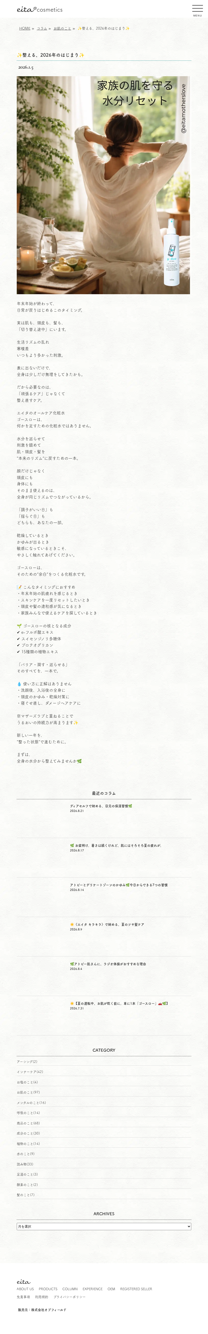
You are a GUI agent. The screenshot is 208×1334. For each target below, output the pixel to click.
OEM (111, 1289)
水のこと (23, 1154)
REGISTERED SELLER (136, 1289)
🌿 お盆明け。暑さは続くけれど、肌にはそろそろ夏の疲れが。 (116, 845)
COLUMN (70, 1289)
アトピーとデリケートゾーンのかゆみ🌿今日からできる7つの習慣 (119, 885)
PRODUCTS (48, 1289)
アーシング (25, 1061)
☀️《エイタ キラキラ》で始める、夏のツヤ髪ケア (107, 924)
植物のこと (25, 1143)
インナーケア (27, 1071)
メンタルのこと (28, 1102)
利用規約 (41, 1297)
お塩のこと (25, 1082)
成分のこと (25, 1133)
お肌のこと (25, 1092)
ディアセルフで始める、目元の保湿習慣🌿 (101, 806)
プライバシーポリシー (69, 1297)
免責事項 (23, 1297)
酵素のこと (25, 1184)
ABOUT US (25, 1289)
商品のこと (25, 1123)
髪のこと (23, 1195)
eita (40, 9)
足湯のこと (25, 1174)
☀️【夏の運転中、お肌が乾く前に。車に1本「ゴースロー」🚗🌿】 (119, 1003)
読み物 (22, 1164)
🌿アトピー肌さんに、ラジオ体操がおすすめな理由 (108, 964)
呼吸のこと (25, 1112)
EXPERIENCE (92, 1289)
